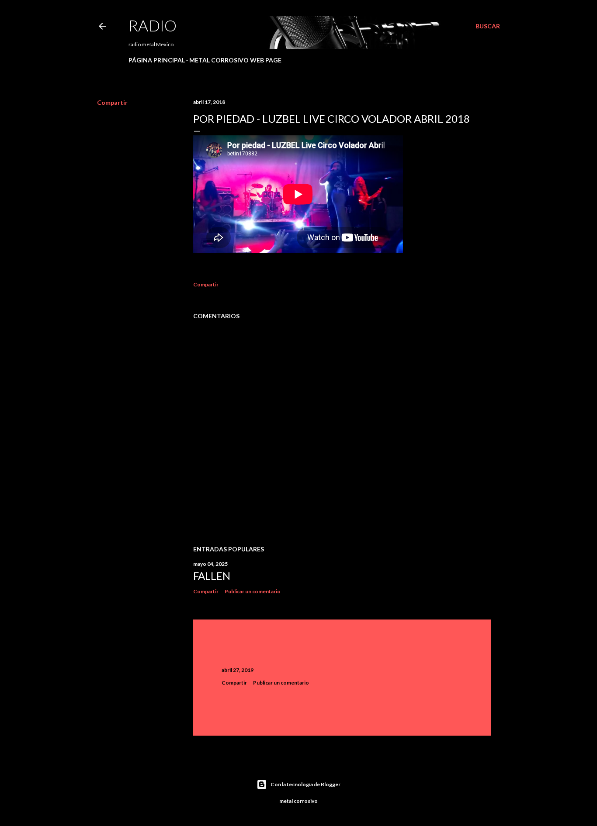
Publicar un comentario (253, 591)
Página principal (156, 60)
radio (152, 25)
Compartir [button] (112, 102)
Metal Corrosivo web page (235, 60)
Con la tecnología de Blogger (305, 784)
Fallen (211, 575)
